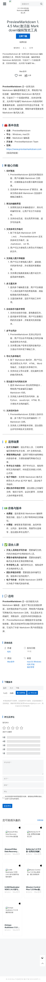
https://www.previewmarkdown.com (23, 149)
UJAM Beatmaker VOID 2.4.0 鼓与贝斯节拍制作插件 (12, 888)
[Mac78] (10, 4)
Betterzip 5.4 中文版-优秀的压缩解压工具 (33, 850)
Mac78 (14, 979)
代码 (29, 664)
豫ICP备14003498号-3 (32, 979)
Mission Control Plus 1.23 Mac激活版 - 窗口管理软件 (33, 888)
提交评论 (7, 806)
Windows (37, 662)
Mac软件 (23, 71)
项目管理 (30, 667)
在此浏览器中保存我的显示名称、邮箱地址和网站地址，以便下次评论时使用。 (24, 797)
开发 (33, 664)
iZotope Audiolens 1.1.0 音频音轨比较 (12, 926)
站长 (9, 651)
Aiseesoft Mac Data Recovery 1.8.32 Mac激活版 (12, 850)
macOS (30, 662)
